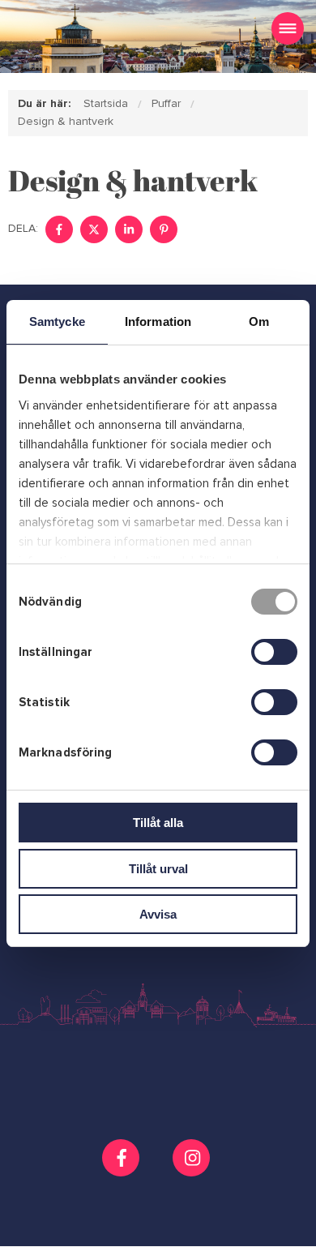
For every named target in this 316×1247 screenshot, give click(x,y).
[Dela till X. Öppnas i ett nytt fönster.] (94, 229)
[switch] (274, 652)
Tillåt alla (158, 822)
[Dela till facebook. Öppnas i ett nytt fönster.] (59, 229)
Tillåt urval (158, 869)
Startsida (105, 103)
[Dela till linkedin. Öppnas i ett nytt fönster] (129, 229)
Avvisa (158, 914)
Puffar (166, 103)
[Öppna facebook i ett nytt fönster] (122, 1157)
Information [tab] (158, 321)
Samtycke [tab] (57, 321)
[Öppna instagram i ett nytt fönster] (193, 1170)
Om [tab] (259, 321)
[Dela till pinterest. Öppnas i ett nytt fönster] (163, 229)
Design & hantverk (65, 121)
